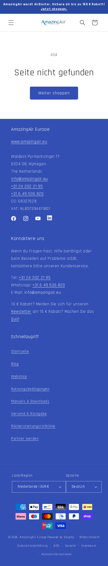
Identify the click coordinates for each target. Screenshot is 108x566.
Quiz (15, 319)
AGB (56, 546)
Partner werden (24, 438)
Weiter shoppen (54, 93)
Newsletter (21, 311)
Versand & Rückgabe (29, 413)
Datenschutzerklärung (32, 546)
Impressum (88, 546)
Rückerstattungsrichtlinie (33, 426)
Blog (15, 363)
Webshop (19, 376)
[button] (11, 23)
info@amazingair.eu (29, 178)
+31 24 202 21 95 (27, 186)
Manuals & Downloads (30, 401)
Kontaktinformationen (57, 554)
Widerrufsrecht (89, 537)
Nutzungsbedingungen (30, 388)
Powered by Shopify (60, 537)
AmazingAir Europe (33, 537)
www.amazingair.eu (29, 141)
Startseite (20, 351)
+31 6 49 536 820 (27, 193)
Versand (70, 546)
